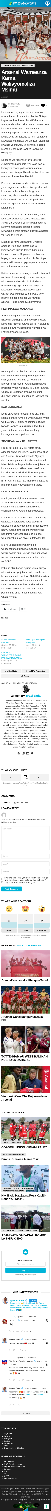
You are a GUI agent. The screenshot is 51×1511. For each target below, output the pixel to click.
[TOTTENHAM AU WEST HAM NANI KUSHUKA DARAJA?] (25, 1039)
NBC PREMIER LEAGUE (37, 1140)
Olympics (8, 1434)
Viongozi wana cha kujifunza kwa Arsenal (24, 1098)
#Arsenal (28, 1394)
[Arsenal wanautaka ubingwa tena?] (25, 963)
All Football (9, 1462)
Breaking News (9, 1140)
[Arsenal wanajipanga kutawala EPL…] (25, 1000)
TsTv (6, 1446)
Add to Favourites (37, 671)
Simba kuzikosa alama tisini (20, 1159)
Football (22, 1140)
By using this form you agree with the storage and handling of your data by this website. (26, 879)
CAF (6, 1471)
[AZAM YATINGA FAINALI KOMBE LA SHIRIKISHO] (25, 1218)
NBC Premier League (13, 1464)
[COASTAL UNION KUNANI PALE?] (25, 1130)
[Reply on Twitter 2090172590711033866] (10, 1350)
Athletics (7, 1436)
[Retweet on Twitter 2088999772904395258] (15, 1404)
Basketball (8, 1443)
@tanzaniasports (31, 1339)
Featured (19, 683)
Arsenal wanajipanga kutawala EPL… (22, 1018)
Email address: (25, 1260)
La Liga (7, 1469)
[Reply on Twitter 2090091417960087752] (10, 1331)
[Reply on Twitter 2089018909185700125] (10, 1380)
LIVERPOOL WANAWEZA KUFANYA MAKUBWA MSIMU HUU (11, 655)
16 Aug (13, 1364)
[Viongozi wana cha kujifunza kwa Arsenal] (25, 1079)
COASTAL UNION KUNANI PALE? (24, 1147)
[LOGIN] (47, 3)
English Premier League (14, 1466)
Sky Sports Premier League (21, 1361)
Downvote (39, 777)
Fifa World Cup (10, 1478)
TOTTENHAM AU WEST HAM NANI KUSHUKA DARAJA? (24, 1058)
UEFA (6, 1476)
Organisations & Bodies (14, 1448)
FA (4, 1230)
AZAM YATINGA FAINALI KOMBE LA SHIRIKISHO (23, 1237)
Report (26, 676)
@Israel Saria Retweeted (26, 1317)
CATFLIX (13, 1320)
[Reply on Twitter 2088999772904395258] (10, 1404)
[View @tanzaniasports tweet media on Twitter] (11, 1324)
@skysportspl (42, 1361)
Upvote (11, 777)
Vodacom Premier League (13, 1154)
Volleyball (8, 1438)
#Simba (39, 1394)
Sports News (16, 1143)
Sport (5, 1143)
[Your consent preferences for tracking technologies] (46, 1506)
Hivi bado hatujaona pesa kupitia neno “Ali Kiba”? (23, 1197)
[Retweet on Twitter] (15, 1317)
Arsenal (7, 683)
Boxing (7, 1441)
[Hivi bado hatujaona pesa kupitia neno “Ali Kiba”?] (25, 1178)
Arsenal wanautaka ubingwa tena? (24, 980)
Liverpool (32, 683)
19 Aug (34, 1320)
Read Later (12, 671)
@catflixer (25, 1320)
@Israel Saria (14, 1339)
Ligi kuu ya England (29, 945)
